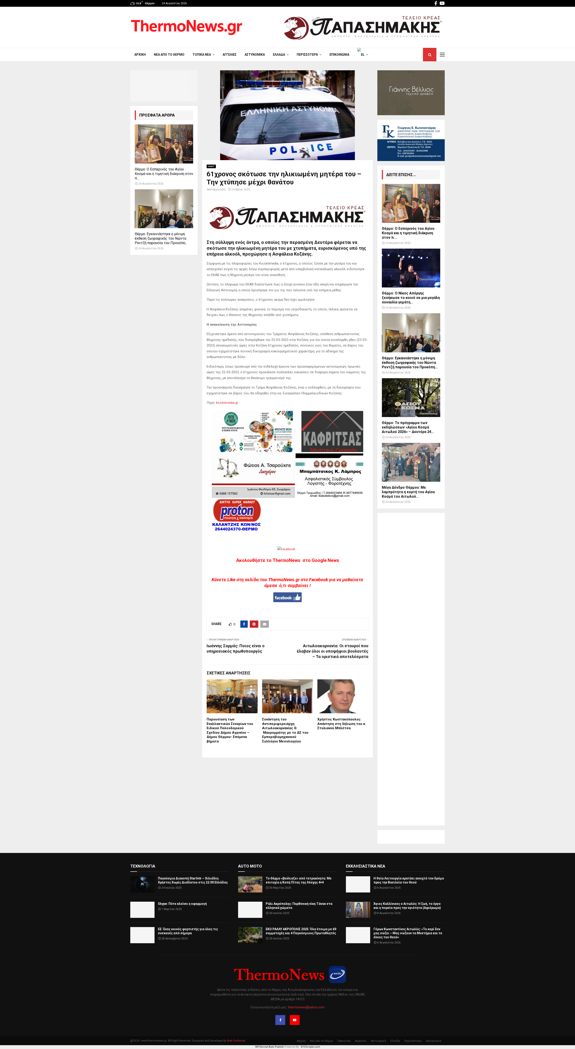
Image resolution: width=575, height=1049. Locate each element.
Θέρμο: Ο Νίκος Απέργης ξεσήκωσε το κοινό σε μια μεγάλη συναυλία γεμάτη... (411, 297)
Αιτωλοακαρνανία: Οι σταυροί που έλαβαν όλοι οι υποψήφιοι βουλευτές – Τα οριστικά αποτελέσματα (332, 651)
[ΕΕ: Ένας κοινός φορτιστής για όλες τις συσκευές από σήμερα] (142, 935)
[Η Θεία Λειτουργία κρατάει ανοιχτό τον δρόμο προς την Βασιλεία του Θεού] (358, 884)
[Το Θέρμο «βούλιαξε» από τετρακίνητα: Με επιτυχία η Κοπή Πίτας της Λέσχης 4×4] (250, 884)
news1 (211, 166)
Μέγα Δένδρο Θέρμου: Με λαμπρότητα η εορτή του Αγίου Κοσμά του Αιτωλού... (408, 492)
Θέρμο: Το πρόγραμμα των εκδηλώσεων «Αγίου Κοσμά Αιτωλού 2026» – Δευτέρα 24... (408, 427)
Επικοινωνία (339, 54)
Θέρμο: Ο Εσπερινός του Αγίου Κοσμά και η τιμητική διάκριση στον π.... (164, 173)
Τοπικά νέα (201, 54)
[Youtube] (295, 1020)
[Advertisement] (411, 669)
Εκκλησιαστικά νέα (365, 866)
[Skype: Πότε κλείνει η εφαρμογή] (142, 910)
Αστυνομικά (255, 54)
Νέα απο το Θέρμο (169, 54)
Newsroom (219, 189)
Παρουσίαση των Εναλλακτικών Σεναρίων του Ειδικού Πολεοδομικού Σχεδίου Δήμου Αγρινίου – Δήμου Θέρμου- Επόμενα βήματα (230, 730)
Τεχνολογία (142, 866)
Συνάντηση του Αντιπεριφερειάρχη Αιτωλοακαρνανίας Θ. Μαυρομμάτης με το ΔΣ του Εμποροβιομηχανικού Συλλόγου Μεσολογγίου (285, 730)
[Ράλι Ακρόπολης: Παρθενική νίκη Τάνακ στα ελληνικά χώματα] (250, 910)
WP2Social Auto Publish (269, 1046)
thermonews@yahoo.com (306, 1007)
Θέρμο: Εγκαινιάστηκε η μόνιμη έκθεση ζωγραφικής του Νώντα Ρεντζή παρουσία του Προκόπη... (161, 238)
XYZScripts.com (310, 1046)
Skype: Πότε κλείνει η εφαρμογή (182, 903)
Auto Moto (250, 866)
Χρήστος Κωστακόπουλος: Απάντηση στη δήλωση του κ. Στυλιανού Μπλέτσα (341, 723)
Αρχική (140, 54)
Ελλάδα (279, 54)
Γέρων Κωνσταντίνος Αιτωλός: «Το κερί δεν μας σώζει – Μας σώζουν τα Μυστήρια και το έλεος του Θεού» (408, 933)
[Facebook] (280, 1020)
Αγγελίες (230, 54)
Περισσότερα (307, 54)
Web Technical (236, 1040)
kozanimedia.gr (227, 403)
